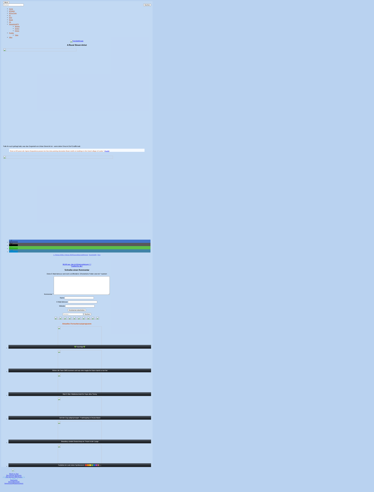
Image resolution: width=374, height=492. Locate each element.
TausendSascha (77, 255)
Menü (6, 2)
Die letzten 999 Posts (14, 477)
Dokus (17, 31)
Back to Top (14, 474)
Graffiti (94, 255)
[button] (13, 242)
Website (62, 306)
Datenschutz (18, 483)
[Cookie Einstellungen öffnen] (199, 490)
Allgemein (85, 255)
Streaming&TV (14, 24)
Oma (98, 255)
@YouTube (13, 13)
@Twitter (12, 11)
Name (62, 298)
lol (10, 15)
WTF (10, 17)
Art (10, 22)
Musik (11, 20)
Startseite (14, 480)
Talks (16, 35)
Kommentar (48, 294)
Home (11, 9)
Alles (10, 37)
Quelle (107, 151)
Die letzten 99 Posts (13, 475)
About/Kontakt (14, 482)
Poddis (11, 33)
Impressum (9, 483)
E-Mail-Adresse (62, 302)
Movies (17, 26)
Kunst (90, 255)
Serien (17, 28)
